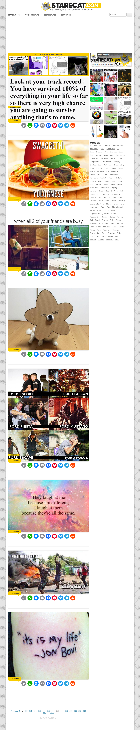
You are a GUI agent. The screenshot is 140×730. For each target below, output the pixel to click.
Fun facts (103, 178)
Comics (120, 158)
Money (113, 201)
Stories (121, 227)
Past (108, 207)
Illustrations (94, 188)
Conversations (107, 162)
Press (113, 210)
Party (103, 207)
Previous (14, 711)
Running (120, 217)
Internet (109, 191)
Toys (104, 233)
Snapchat (119, 223)
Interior (101, 191)
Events (120, 168)
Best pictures (50, 15)
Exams (92, 171)
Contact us (66, 15)
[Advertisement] (70, 34)
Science (105, 220)
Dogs (92, 168)
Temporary (106, 230)
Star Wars (106, 227)
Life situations (116, 194)
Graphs (120, 181)
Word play (109, 240)
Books (121, 152)
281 (30, 711)
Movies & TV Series (97, 204)
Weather (93, 240)
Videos (110, 236)
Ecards (113, 168)
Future (111, 178)
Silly (106, 223)
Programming (95, 214)
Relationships (94, 217)
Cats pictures (120, 155)
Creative (93, 165)
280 (26, 711)
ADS (100, 145)
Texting (92, 233)
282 (35, 711)
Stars (114, 227)
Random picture (32, 15)
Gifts (114, 181)
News (122, 204)
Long (105, 197)
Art (118, 149)
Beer (106, 152)
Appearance (94, 149)
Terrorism (116, 230)
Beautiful (99, 152)
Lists (99, 197)
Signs (101, 223)
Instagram (93, 191)
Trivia (119, 233)
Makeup (93, 201)
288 (61, 711)
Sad (91, 220)
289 (66, 711)
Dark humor (108, 165)
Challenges (94, 158)
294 (44, 713)
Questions (105, 214)
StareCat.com (14, 15)
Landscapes (94, 194)
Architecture (111, 149)
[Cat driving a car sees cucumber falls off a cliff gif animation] (110, 131)
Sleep (112, 223)
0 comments (15, 120)
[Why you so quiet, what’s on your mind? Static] (124, 103)
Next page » (48, 718)
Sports (98, 227)
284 (44, 711)
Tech (99, 230)
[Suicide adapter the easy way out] (124, 131)
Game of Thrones (96, 181)
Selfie (112, 220)
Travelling (111, 233)
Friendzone (94, 178)
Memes (100, 201)
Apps (102, 149)
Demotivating (119, 165)
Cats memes (109, 155)
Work (117, 240)
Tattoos (92, 230)
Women (101, 240)
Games (107, 181)
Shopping (93, 223)
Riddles (112, 217)
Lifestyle (93, 197)
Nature (115, 204)
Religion (104, 217)
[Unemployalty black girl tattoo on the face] (110, 89)
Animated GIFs (118, 145)
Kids (122, 191)
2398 (52, 713)
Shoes (118, 220)
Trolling (92, 236)
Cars (91, 155)
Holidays (120, 184)
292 (79, 711)
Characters (104, 158)
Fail (107, 171)
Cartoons (98, 155)
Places (92, 210)
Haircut (98, 184)
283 (39, 711)
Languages (105, 194)
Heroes (112, 184)
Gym (91, 184)
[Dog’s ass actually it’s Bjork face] (110, 103)
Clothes (113, 158)
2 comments (15, 349)
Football (105, 175)
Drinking (99, 168)
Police (99, 210)
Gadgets (119, 178)
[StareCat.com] (70, 6)
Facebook (100, 171)
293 (84, 711)
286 (53, 711)
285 (48, 711)
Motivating (121, 201)
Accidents (93, 145)
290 (70, 711)
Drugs (106, 168)
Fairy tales (115, 171)
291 (75, 711)
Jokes (116, 191)
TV (98, 236)
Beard (92, 152)
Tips (98, 233)
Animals (107, 145)
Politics (106, 210)
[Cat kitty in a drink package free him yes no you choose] (96, 75)
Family (92, 175)
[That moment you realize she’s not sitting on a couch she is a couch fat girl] (124, 89)
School (97, 220)
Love (120, 197)
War (116, 236)
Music (108, 204)
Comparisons (94, 162)
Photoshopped (117, 207)
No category (94, 207)
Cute (99, 165)
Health (105, 184)
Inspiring (114, 188)
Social (92, 227)
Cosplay (117, 162)
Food (98, 175)
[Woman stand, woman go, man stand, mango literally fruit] (96, 131)
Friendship (114, 175)
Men (107, 201)
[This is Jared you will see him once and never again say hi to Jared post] (124, 117)
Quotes (113, 214)
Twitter (103, 236)
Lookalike (112, 197)
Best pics (113, 152)
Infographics (104, 188)
